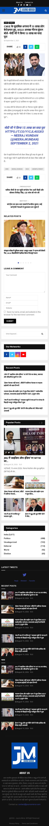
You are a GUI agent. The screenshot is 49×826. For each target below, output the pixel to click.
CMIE (6, 169)
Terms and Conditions (30, 823)
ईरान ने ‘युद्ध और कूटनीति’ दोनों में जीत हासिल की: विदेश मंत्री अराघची (30, 650)
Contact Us (29, 2)
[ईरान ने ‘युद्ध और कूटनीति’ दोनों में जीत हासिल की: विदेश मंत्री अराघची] (35, 504)
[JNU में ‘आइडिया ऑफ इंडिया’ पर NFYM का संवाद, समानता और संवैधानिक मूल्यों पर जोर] (24, 441)
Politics (11, 22)
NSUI (27, 169)
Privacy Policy (14, 823)
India (6, 22)
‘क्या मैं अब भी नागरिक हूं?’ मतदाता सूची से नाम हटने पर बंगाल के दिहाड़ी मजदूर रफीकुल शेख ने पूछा (31, 636)
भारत (3, 660)
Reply (16, 581)
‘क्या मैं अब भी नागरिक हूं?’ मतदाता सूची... (12, 515)
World (6, 550)
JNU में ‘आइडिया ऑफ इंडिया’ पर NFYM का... (22, 459)
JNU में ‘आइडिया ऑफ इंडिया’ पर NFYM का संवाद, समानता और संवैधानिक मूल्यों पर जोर (31, 593)
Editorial (7, 546)
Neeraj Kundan (17, 169)
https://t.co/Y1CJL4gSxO (24, 131)
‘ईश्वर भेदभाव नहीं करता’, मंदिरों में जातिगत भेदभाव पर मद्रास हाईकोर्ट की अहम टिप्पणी (30, 607)
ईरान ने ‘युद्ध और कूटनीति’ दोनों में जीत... (34, 515)
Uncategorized (10, 542)
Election (7, 554)
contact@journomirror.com (29, 804)
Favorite (32, 581)
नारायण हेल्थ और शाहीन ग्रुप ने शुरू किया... (34, 492)
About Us (19, 2)
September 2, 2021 (24, 143)
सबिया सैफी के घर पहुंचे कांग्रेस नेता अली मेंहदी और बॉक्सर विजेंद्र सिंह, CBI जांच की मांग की (24, 191)
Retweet (24, 581)
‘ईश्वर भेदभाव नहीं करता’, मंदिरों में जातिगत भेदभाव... (14, 492)
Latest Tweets (9, 567)
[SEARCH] (42, 333)
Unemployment (37, 169)
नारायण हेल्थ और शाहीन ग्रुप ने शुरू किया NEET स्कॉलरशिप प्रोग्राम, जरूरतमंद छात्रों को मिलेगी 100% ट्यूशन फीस (30, 622)
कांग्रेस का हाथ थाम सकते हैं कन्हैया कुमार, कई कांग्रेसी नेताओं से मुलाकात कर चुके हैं (24, 206)
